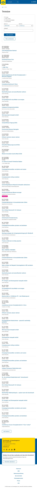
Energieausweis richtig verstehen (10, 177)
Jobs (18, 483)
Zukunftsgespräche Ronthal (9, 50)
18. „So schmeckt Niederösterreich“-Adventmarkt (15, 377)
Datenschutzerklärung (18, 473)
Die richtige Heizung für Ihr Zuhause (11, 210)
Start (2, 7)
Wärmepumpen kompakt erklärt (10, 115)
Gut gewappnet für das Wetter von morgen (13, 99)
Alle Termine (6, 431)
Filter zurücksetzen (9, 39)
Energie (6, 17)
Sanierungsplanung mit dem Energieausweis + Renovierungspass (14, 75)
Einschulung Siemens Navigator (10, 129)
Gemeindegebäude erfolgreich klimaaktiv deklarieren (16, 185)
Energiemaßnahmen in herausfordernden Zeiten (14, 202)
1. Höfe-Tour (5, 67)
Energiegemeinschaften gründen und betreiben (14, 225)
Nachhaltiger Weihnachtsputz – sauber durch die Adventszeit (18, 393)
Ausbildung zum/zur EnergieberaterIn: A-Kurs (14, 305)
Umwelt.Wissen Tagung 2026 (9, 123)
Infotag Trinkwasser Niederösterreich (11, 368)
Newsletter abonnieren (9, 461)
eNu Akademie (8, 21)
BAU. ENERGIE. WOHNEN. (8, 250)
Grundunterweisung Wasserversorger (11, 192)
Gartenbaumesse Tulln (8, 59)
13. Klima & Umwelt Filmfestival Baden (12, 161)
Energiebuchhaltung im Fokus (10, 84)
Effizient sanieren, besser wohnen (11, 137)
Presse (18, 480)
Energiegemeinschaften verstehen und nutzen (14, 169)
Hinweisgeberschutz (18, 478)
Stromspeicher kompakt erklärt (10, 337)
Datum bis (20, 23)
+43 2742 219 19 (6, 445)
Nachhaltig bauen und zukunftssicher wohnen (14, 92)
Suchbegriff (6, 28)
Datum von (5, 23)
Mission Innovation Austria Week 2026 (12, 154)
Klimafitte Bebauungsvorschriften (11, 145)
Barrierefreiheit (18, 476)
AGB (18, 471)
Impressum (18, 468)
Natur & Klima (7, 18)
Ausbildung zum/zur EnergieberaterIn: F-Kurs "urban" (16, 425)
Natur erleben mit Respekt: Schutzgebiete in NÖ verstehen (17, 265)
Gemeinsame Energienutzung (9, 218)
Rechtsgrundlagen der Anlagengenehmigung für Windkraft (17, 233)
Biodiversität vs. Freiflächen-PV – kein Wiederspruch (15, 296)
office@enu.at (6, 446)
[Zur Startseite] (3, 2)
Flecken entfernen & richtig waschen (11, 241)
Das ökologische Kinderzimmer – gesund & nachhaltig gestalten (16, 321)
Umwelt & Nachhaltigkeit (9, 20)
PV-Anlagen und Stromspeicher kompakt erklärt (14, 281)
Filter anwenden (9, 34)
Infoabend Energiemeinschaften (10, 107)
